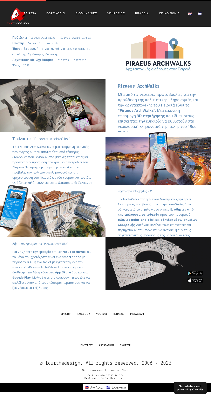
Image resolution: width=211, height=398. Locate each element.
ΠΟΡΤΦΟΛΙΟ (56, 13)
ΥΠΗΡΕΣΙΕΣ (116, 13)
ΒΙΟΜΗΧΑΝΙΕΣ (86, 13)
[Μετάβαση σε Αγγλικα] (190, 13)
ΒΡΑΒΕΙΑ (142, 13)
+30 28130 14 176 (111, 375)
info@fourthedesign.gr (112, 378)
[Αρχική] (17, 15)
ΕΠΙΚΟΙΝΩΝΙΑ (169, 13)
